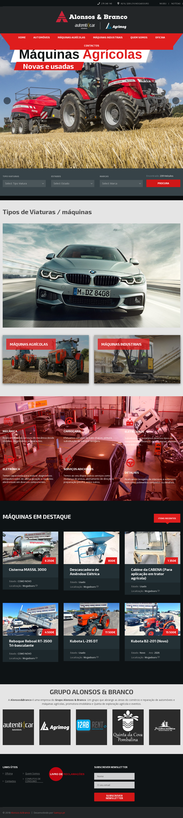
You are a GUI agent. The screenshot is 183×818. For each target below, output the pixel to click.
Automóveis (41, 37)
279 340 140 (106, 3)
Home (22, 37)
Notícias (175, 3)
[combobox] (24, 183)
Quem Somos (138, 37)
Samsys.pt (59, 812)
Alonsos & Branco (20, 812)
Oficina (160, 37)
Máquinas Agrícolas (71, 37)
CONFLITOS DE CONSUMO (33, 780)
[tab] (167, 518)
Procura (163, 183)
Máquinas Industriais (108, 37)
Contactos (91, 45)
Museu (163, 3)
